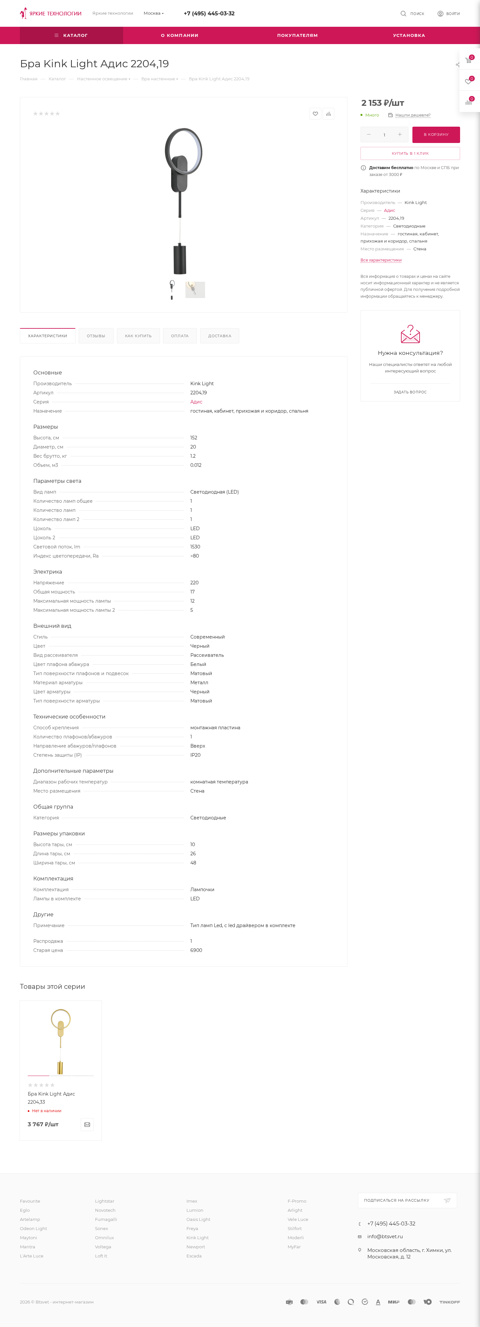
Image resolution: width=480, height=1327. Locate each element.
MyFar (294, 1246)
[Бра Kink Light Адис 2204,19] (183, 201)
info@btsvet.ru (385, 1236)
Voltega (103, 1246)
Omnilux (104, 1237)
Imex (191, 1201)
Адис (196, 402)
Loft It (101, 1255)
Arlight (295, 1210)
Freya (192, 1228)
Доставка (219, 336)
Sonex (101, 1228)
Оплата (180, 336)
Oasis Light (198, 1219)
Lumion (194, 1210)
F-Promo (297, 1201)
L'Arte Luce (31, 1255)
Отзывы (96, 336)
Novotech (105, 1210)
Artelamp (30, 1219)
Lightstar (104, 1201)
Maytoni (28, 1237)
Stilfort (295, 1228)
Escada (194, 1255)
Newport (195, 1246)
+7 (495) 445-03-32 (209, 13)
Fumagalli (106, 1219)
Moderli (296, 1237)
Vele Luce (298, 1219)
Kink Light (197, 1237)
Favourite (30, 1201)
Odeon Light (33, 1228)
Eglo (25, 1210)
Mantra (27, 1246)
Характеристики (47, 336)
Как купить (138, 336)
